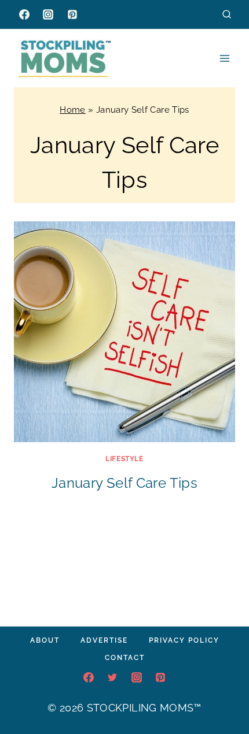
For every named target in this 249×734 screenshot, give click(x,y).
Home (72, 110)
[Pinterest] (72, 14)
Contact (125, 658)
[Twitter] (112, 677)
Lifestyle (124, 459)
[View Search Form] (226, 14)
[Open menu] (224, 58)
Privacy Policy (184, 640)
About (45, 640)
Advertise (104, 640)
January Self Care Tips (124, 482)
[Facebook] (24, 14)
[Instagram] (48, 14)
